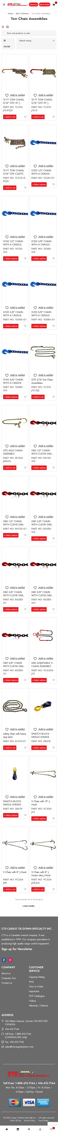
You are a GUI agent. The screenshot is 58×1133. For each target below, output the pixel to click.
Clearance (33, 4)
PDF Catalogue (36, 996)
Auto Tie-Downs (22, 13)
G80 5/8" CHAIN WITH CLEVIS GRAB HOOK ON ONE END (14, 666)
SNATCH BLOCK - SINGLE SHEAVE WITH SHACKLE (12, 805)
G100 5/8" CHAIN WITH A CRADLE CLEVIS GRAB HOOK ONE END (42, 317)
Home (10, 13)
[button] (33, 4)
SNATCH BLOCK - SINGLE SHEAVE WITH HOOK (41, 737)
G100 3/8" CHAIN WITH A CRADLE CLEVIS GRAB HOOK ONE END (14, 317)
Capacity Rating (37, 977)
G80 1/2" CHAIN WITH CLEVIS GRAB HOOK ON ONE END (14, 525)
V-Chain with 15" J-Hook (40, 803)
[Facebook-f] (3, 960)
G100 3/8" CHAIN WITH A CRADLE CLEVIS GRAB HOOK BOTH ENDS (42, 246)
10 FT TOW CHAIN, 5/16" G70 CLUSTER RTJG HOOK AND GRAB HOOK (14, 175)
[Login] (40, 1129)
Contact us (6, 983)
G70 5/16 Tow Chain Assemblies (42, 381)
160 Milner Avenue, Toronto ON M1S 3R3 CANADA (26, 1022)
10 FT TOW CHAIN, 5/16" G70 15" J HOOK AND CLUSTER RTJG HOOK (15, 104)
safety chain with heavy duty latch (14, 735)
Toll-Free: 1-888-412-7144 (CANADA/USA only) (18, 1035)
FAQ (31, 981)
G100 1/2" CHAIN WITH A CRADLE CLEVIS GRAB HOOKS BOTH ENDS (14, 246)
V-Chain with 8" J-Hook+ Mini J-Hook (41, 873)
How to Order (36, 986)
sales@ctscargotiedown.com (19, 1046)
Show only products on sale (18, 33)
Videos (32, 1001)
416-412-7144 (12, 1029)
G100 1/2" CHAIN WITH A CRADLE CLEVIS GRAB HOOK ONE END (42, 175)
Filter (7, 46)
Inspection (34, 991)
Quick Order (45, 4)
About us (6, 973)
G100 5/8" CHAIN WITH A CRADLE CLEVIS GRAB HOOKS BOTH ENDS (14, 384)
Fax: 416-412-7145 (14, 1042)
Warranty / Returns (38, 1005)
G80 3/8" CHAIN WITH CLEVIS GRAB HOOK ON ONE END (14, 595)
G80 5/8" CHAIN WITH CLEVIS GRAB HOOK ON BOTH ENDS (42, 597)
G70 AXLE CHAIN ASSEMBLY (12, 452)
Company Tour (8, 978)
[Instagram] (10, 960)
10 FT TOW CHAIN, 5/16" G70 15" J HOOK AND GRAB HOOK (41, 104)
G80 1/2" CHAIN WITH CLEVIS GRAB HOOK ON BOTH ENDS (42, 455)
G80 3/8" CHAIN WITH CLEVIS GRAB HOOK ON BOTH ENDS (42, 526)
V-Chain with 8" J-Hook (14, 872)
